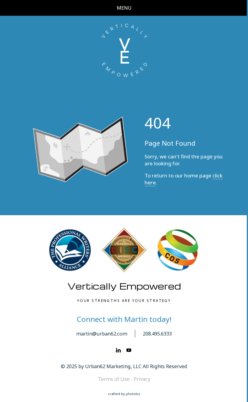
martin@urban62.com (101, 333)
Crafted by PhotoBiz (124, 393)
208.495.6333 (157, 333)
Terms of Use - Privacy (124, 379)
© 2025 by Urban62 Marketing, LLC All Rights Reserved (124, 366)
